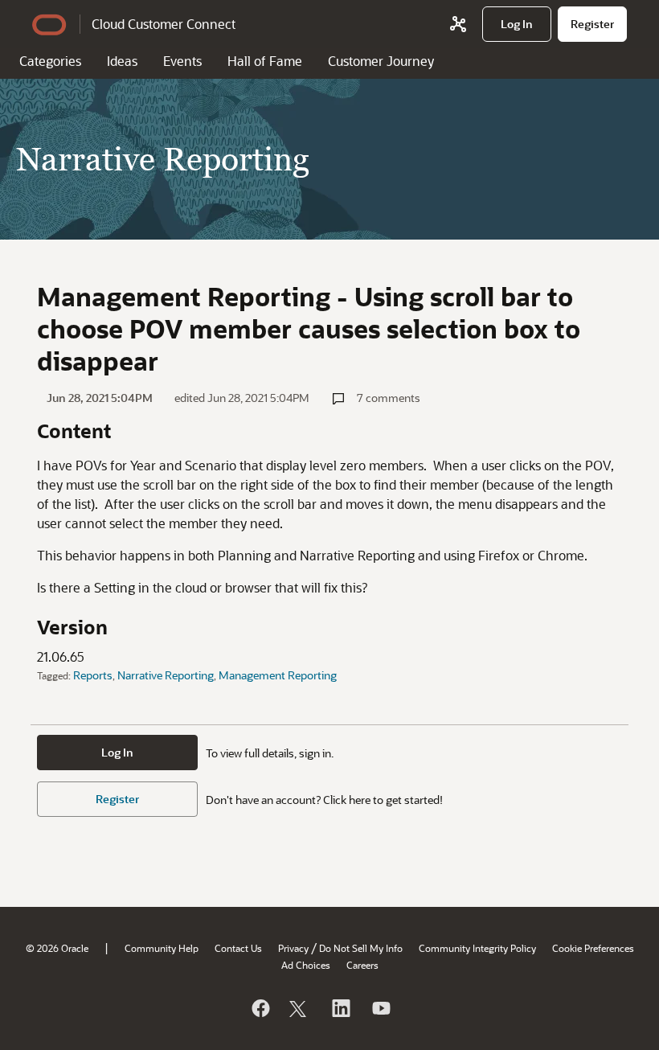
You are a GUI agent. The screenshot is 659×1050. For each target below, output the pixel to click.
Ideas (122, 60)
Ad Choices (305, 964)
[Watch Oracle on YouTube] (380, 1008)
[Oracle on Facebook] (259, 1008)
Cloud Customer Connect (163, 23)
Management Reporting (278, 675)
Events (182, 60)
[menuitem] (516, 24)
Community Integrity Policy (477, 947)
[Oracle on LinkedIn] (340, 1008)
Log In (117, 752)
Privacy (293, 947)
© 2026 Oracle (57, 947)
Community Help (162, 947)
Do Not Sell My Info (361, 947)
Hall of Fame (264, 60)
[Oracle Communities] (458, 24)
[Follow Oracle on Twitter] (299, 1008)
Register (117, 798)
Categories (50, 60)
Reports (93, 675)
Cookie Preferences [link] (593, 947)
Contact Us (238, 947)
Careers (362, 964)
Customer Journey (381, 60)
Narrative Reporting (165, 675)
